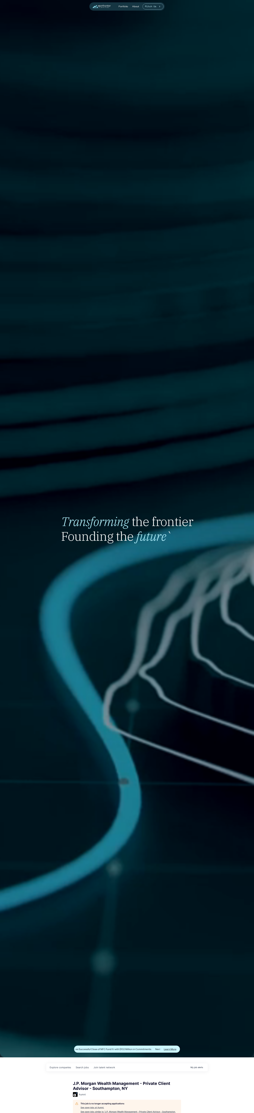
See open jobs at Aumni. (92, 1107)
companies (60, 1067)
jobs (82, 1067)
